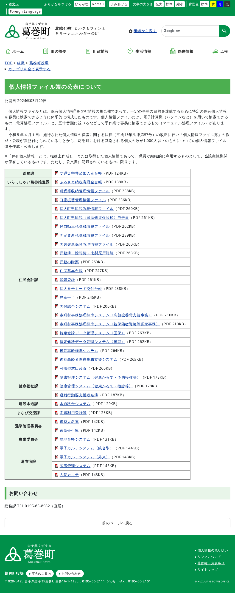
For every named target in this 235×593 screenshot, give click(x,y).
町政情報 (100, 51)
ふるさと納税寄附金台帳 (81, 181)
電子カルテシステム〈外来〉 (85, 457)
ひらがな (82, 4)
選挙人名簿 (69, 421)
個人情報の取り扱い (213, 550)
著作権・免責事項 (211, 563)
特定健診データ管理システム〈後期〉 (92, 341)
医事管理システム (75, 465)
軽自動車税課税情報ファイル (85, 226)
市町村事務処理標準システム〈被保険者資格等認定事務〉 (110, 323)
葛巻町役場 (39, 62)
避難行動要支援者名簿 (79, 394)
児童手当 (67, 297)
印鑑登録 (67, 279)
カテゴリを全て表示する (29, 68)
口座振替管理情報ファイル (83, 199)
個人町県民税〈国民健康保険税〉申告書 (94, 217)
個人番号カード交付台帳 (81, 288)
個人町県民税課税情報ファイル (87, 208)
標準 (169, 4)
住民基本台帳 (71, 270)
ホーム (18, 51)
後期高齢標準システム (79, 350)
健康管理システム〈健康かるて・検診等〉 (96, 386)
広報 (223, 51)
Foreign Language (25, 11)
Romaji (98, 4)
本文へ (14, 4)
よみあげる (119, 4)
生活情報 (142, 51)
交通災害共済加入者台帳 (81, 173)
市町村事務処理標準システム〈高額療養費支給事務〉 (106, 315)
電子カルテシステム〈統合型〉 (87, 448)
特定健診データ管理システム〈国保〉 (92, 332)
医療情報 (185, 51)
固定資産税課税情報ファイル (85, 235)
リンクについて (209, 556)
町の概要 (58, 51)
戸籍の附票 (69, 261)
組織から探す (145, 30)
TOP (8, 62)
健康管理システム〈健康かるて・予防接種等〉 (100, 377)
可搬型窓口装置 (73, 368)
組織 (21, 62)
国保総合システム (75, 306)
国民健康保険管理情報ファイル (87, 244)
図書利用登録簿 (73, 412)
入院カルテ (69, 474)
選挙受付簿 (69, 430)
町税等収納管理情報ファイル (85, 190)
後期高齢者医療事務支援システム (89, 359)
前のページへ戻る (117, 522)
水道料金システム (75, 403)
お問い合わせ (71, 573)
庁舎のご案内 (41, 573)
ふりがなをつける (57, 4)
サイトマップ (208, 569)
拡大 (159, 4)
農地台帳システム (75, 439)
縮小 (179, 4)
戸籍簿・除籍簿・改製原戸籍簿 (87, 252)
